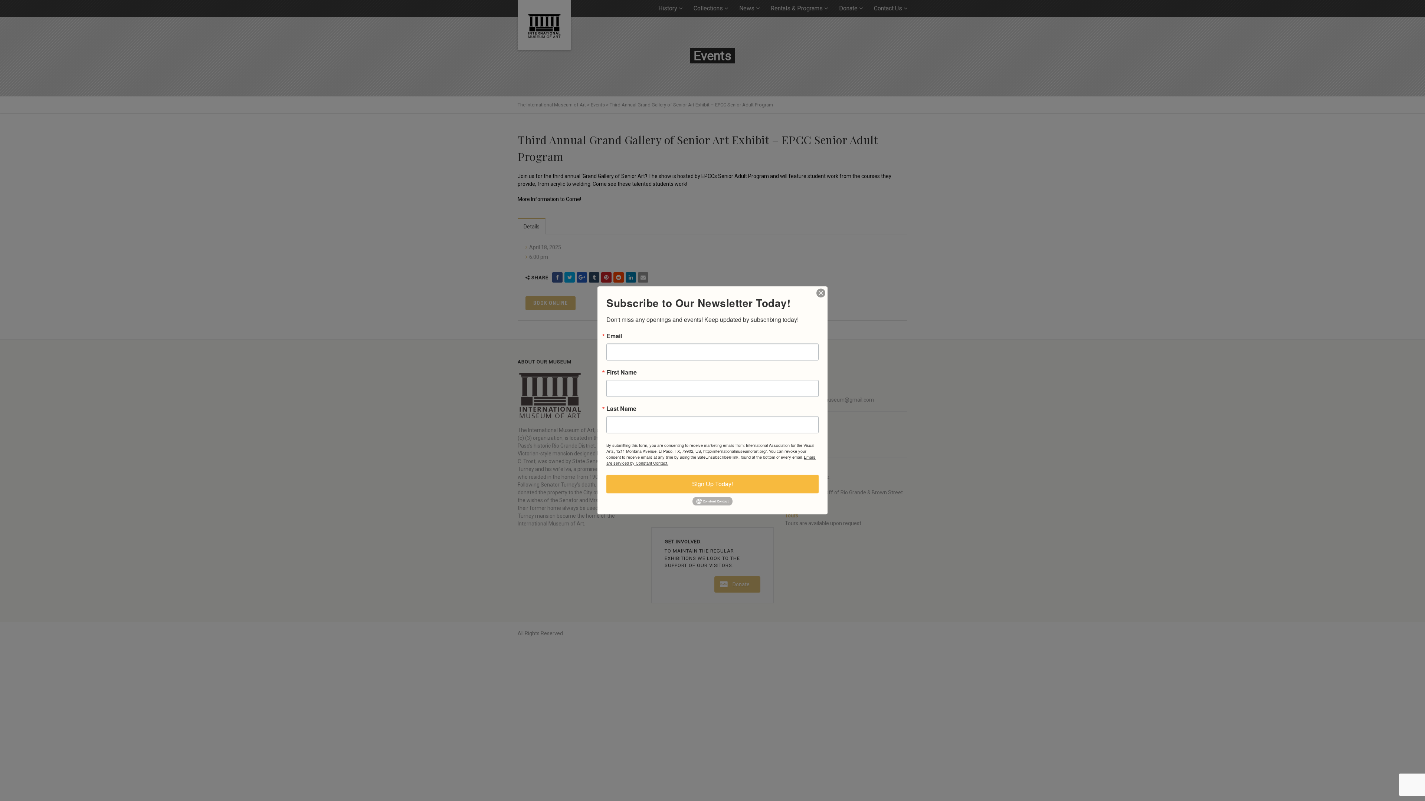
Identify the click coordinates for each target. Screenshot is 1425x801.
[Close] (820, 293)
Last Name (621, 409)
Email (614, 336)
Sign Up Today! (712, 483)
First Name (621, 372)
